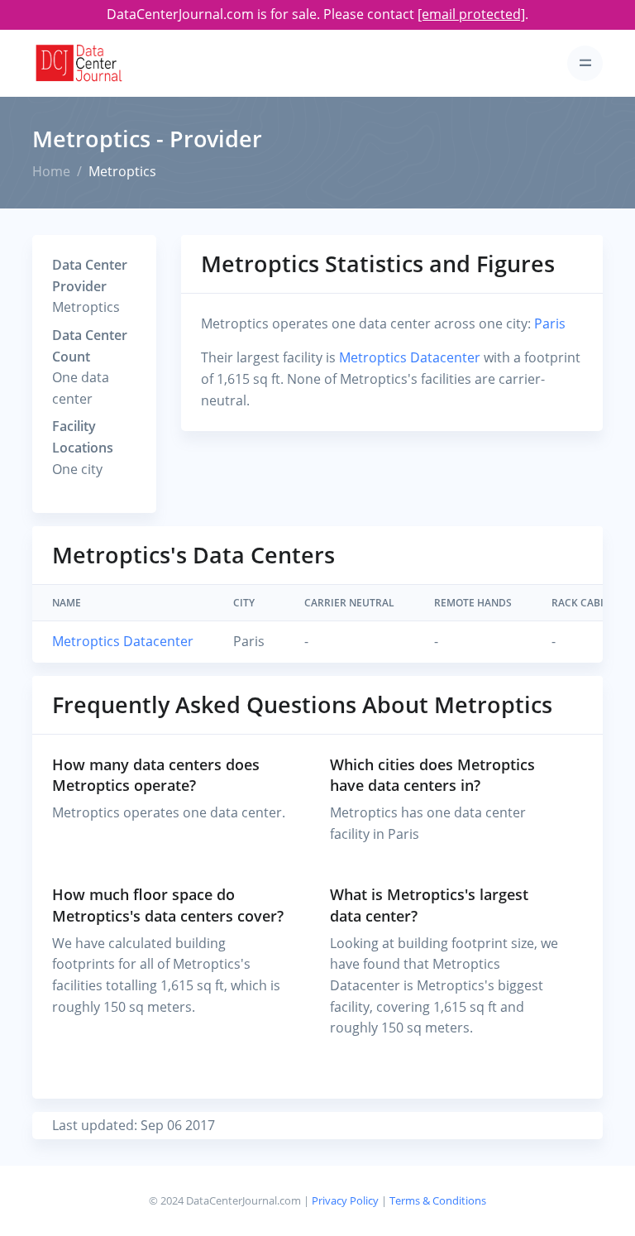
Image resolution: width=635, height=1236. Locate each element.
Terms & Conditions (437, 1200)
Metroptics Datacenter (409, 357)
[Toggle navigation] (585, 63)
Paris (550, 323)
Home (51, 171)
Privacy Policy (345, 1200)
